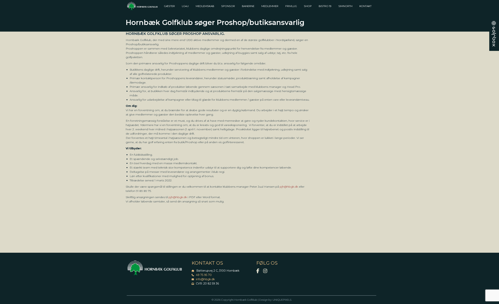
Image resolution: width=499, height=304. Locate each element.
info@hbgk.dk (205, 279)
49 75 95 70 (204, 275)
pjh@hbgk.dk (289, 186)
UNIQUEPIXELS (282, 299)
